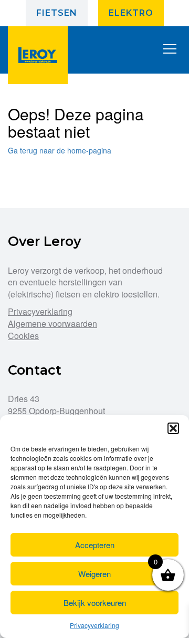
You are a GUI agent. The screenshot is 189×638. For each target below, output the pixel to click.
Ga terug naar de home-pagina (59, 150)
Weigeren (94, 573)
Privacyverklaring (94, 625)
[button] (173, 428)
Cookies (23, 336)
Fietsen (56, 13)
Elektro (131, 13)
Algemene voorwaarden (52, 323)
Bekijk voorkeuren (95, 602)
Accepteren (94, 544)
